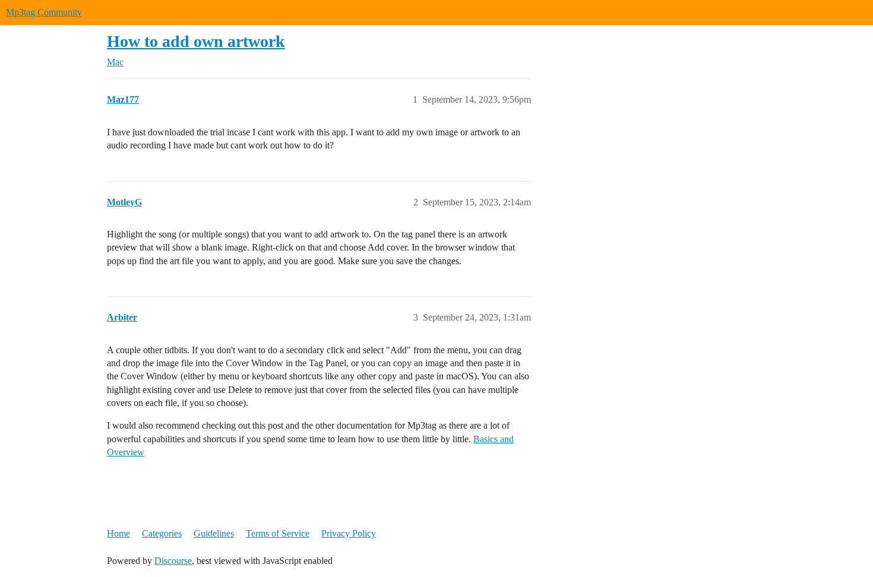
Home (118, 533)
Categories (162, 533)
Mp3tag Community (44, 12)
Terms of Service (277, 533)
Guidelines (214, 533)
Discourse (173, 561)
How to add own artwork (196, 41)
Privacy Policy (348, 533)
